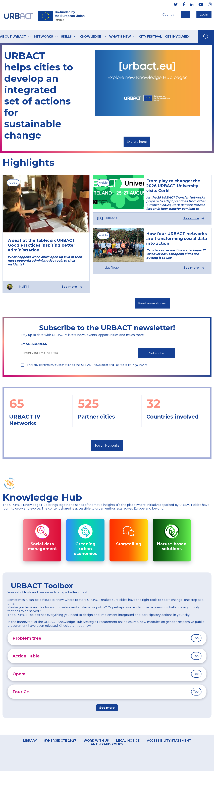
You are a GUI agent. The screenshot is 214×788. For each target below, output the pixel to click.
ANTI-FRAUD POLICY (107, 744)
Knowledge (90, 36)
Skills (66, 36)
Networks (43, 36)
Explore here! (137, 142)
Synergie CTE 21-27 (60, 740)
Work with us (96, 740)
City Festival (150, 36)
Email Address (34, 344)
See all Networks (107, 445)
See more (69, 286)
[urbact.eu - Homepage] (44, 15)
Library (30, 740)
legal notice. (140, 365)
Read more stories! (152, 303)
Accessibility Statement (169, 740)
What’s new (120, 36)
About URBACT (13, 36)
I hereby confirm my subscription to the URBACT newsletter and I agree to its (79, 364)
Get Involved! (177, 36)
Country (169, 14)
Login (204, 14)
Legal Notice (128, 740)
